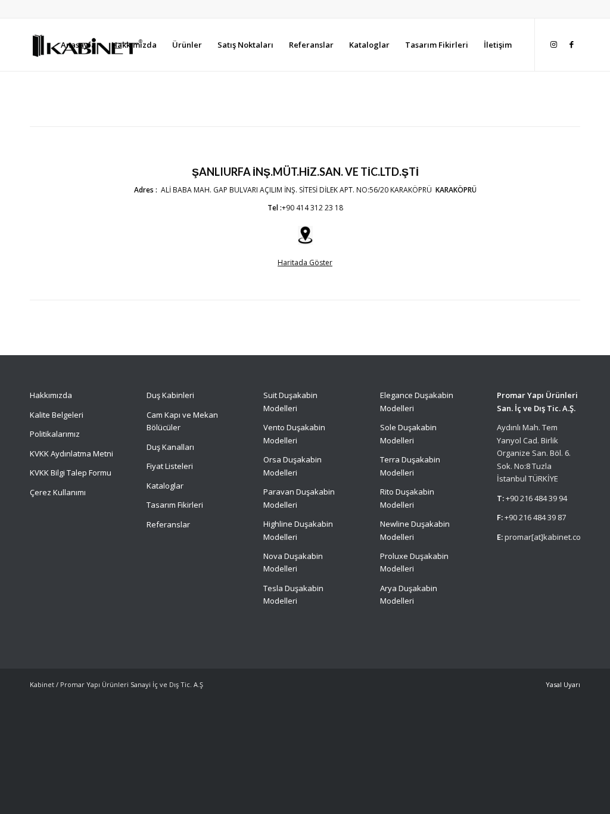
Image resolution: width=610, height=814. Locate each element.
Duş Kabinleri (170, 395)
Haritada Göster (305, 262)
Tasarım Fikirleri (175, 504)
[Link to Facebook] (571, 44)
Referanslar (168, 524)
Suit (270, 395)
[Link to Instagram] (553, 44)
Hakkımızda (51, 395)
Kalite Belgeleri (56, 414)
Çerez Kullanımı (58, 492)
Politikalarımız (56, 433)
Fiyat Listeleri (170, 466)
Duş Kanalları (170, 447)
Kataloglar (165, 485)
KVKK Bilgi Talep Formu (70, 472)
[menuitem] (78, 44)
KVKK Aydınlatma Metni (71, 453)
